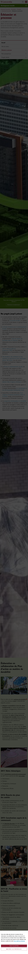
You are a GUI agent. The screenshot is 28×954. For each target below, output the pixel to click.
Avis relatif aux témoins (19, 941)
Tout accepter (14, 946)
